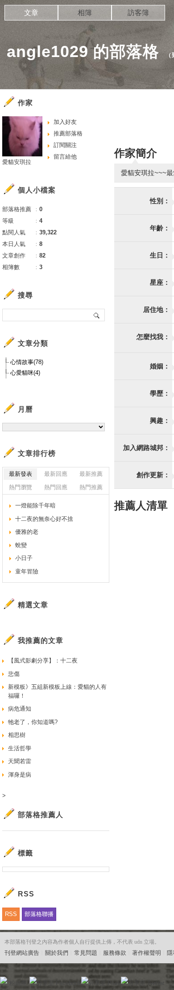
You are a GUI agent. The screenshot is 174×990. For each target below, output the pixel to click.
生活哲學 (19, 748)
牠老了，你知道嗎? (33, 722)
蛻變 (21, 545)
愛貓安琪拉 (16, 162)
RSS (11, 914)
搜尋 (97, 315)
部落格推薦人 (40, 814)
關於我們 (56, 952)
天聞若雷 (19, 761)
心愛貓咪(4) (25, 372)
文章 (31, 12)
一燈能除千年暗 (35, 505)
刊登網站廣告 (21, 952)
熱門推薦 (91, 487)
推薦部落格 (68, 133)
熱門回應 (55, 487)
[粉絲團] (3, 980)
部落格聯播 (39, 914)
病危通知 (19, 708)
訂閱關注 (65, 145)
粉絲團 (18, 983)
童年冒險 (26, 571)
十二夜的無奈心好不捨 (44, 518)
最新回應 (55, 473)
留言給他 (65, 156)
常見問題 (85, 952)
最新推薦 (91, 473)
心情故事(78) (26, 362)
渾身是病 (19, 774)
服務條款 (114, 952)
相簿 (85, 12)
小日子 (24, 558)
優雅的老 (26, 531)
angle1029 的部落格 (83, 51)
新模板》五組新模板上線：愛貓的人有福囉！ (57, 691)
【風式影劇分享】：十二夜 (43, 660)
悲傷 (14, 674)
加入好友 (65, 122)
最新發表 (20, 473)
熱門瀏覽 (20, 487)
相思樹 (16, 735)
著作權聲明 (146, 952)
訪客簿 (138, 12)
